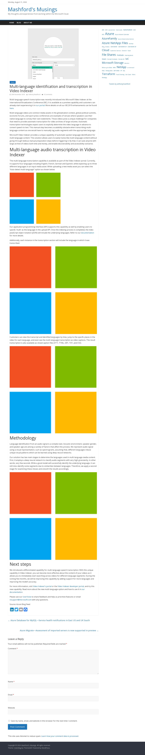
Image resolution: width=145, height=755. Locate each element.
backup (131, 43)
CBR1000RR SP (122, 47)
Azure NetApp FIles (115, 43)
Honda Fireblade (112, 59)
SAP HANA (116, 70)
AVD (134, 30)
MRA (114, 67)
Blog (19, 22)
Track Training (120, 74)
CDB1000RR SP (132, 47)
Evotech (124, 50)
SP (121, 70)
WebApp (104, 77)
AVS (103, 34)
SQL (124, 70)
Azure (12, 82)
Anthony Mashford (34, 94)
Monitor (126, 63)
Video (133, 74)
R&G (103, 70)
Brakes (107, 47)
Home (11, 22)
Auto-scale (119, 30)
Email (11, 694)
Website (11, 708)
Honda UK (121, 59)
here (12, 108)
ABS (103, 30)
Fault (129, 50)
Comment (13, 648)
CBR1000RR (113, 47)
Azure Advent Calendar (122, 34)
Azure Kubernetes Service (126, 39)
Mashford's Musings (32, 9)
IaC (127, 58)
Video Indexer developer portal (71, 586)
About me (28, 22)
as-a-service (112, 30)
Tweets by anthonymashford (119, 84)
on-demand (130, 67)
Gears (104, 59)
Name (11, 681)
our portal (40, 105)
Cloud (105, 50)
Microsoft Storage (112, 62)
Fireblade (120, 55)
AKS (106, 30)
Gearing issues (129, 55)
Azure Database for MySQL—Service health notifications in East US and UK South (49, 620)
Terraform (108, 74)
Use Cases (128, 74)
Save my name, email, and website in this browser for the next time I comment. (44, 721)
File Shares (109, 55)
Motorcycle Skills (107, 67)
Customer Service (115, 50)
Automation (127, 30)
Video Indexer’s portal (42, 586)
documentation (87, 232)
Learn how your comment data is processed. (60, 736)
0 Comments (48, 94)
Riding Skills (109, 70)
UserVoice (27, 597)
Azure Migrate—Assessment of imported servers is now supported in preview (59, 630)
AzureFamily (109, 38)
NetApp (121, 67)
